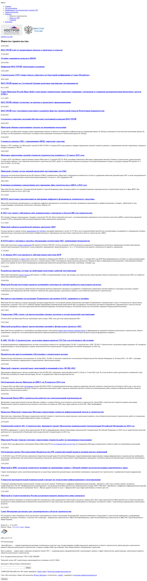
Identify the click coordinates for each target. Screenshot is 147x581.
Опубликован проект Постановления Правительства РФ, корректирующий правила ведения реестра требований (54, 452)
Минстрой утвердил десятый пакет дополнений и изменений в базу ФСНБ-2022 (38, 368)
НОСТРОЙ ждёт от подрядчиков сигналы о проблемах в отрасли (31, 50)
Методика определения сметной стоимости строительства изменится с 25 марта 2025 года (42, 155)
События (12, 20)
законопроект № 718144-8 (36, 231)
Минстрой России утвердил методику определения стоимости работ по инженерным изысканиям (46, 440)
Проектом (4, 175)
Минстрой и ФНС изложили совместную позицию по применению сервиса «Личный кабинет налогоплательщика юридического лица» (64, 468)
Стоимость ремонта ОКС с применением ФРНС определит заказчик (33, 141)
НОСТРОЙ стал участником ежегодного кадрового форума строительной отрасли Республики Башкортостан (52, 111)
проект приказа (24, 275)
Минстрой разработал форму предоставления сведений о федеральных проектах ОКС (41, 326)
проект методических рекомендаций (71, 330)
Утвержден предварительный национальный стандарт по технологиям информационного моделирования (51, 479)
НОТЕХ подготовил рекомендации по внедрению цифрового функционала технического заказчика (48, 199)
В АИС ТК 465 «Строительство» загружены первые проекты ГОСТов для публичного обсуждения (47, 340)
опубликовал (28, 386)
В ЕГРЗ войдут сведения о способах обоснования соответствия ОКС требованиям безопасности (45, 241)
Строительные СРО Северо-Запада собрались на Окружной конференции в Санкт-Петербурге (45, 75)
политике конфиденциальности (85, 575)
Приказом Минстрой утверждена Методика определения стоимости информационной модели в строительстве (52, 412)
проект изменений (25, 245)
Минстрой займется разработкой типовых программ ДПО (28, 227)
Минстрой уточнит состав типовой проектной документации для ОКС (34, 171)
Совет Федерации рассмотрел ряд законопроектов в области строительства (36, 511)
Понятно (4, 579)
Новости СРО (14, 18)
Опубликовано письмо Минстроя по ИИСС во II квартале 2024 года (33, 382)
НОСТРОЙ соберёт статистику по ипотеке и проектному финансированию (36, 102)
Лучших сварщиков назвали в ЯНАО (18, 58)
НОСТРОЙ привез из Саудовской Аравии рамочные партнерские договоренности (39, 83)
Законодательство (11, 12)
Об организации (11, 8)
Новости (8, 14)
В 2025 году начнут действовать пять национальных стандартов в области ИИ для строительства (46, 213)
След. (22, 527)
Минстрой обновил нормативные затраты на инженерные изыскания (33, 127)
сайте (23, 259)
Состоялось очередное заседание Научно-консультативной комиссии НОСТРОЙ (38, 119)
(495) (6, 538)
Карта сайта (42, 571)
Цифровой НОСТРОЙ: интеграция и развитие (23, 66)
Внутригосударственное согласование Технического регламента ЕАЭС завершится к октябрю (45, 298)
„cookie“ (60, 575)
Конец (27, 527)
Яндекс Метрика (40, 575)
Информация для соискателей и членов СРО (21, 10)
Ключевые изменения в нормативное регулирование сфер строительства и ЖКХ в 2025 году (44, 185)
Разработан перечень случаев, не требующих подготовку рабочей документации (38, 271)
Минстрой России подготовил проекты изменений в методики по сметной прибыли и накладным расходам (51, 284)
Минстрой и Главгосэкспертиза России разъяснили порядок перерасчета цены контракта (43, 495)
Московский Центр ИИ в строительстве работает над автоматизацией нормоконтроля (41, 398)
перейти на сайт (7, 37)
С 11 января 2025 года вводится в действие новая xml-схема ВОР (31, 255)
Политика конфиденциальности (59, 571)
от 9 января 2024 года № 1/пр (64, 444)
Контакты (8, 22)
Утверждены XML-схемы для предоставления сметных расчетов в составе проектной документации (47, 314)
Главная (8, 6)
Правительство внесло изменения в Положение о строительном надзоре (34, 354)
